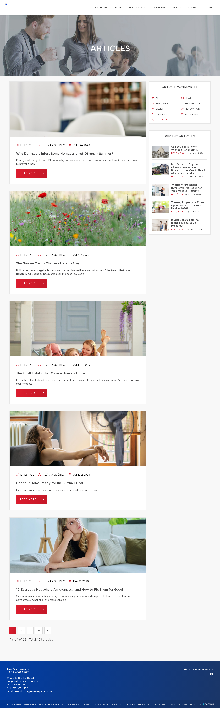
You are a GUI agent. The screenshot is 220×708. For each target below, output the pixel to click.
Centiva (208, 704)
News (188, 98)
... (30, 631)
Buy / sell (162, 104)
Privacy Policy (147, 704)
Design (159, 109)
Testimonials (137, 8)
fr (210, 8)
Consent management (184, 704)
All (157, 98)
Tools (177, 8)
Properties (100, 8)
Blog (118, 8)
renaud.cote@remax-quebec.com (33, 691)
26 (38, 631)
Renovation (192, 109)
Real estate (192, 104)
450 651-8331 (19, 685)
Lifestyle (27, 145)
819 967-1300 (20, 688)
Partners (159, 8)
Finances (161, 114)
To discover (192, 114)
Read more (28, 173)
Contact (194, 8)
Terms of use (163, 704)
